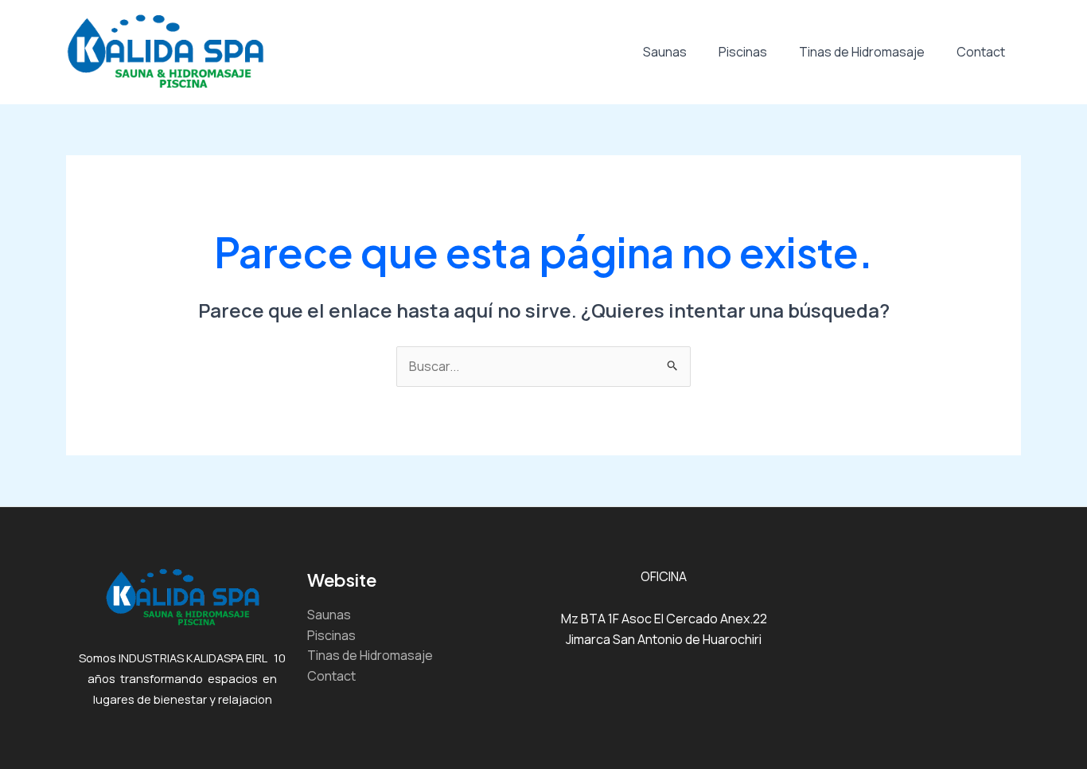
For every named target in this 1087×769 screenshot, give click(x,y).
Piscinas (743, 52)
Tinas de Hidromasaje (862, 52)
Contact (980, 52)
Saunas (665, 52)
